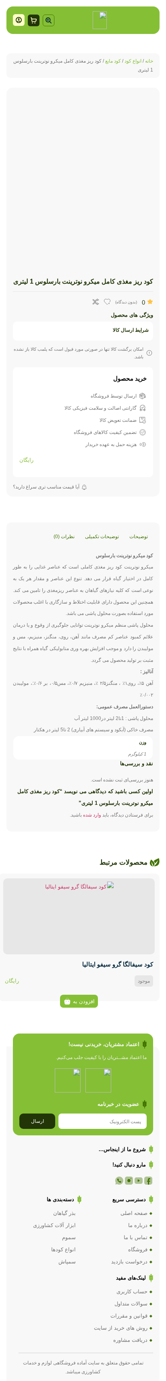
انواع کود (132, 61)
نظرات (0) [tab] (64, 536)
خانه (149, 61)
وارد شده (92, 815)
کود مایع (113, 61)
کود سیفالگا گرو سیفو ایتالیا (117, 964)
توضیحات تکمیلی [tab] (102, 536)
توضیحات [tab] (138, 536)
